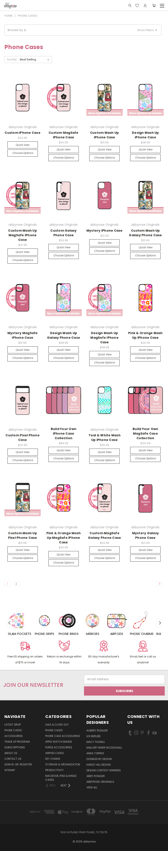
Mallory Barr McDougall (104, 747)
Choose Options (22, 153)
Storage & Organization (62, 764)
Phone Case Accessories (62, 736)
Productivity (54, 770)
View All (91, 787)
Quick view (23, 145)
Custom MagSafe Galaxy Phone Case (104, 535)
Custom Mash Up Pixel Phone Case (22, 535)
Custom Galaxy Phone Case (63, 232)
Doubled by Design (99, 759)
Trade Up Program (17, 742)
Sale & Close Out (57, 724)
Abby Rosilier (95, 776)
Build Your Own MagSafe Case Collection (145, 433)
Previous (9, 622)
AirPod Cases (54, 753)
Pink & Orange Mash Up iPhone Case (145, 335)
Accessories (13, 736)
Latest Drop (12, 724)
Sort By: (12, 59)
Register (26, 764)
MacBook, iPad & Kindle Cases (61, 778)
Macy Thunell (95, 742)
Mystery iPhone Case (104, 230)
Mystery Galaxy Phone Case (145, 535)
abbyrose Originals (100, 782)
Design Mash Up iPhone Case (145, 134)
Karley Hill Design (98, 764)
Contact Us (12, 759)
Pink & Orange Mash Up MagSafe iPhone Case (63, 537)
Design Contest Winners (103, 770)
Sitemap (9, 770)
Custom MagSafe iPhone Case (64, 134)
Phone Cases (13, 730)
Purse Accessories (58, 747)
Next (158, 622)
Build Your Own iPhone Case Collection (64, 433)
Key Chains (52, 759)
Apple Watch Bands (58, 742)
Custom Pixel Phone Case (22, 437)
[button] (82, 30)
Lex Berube (93, 736)
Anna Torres (95, 753)
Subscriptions (14, 747)
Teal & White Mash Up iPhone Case (105, 437)
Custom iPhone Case (22, 132)
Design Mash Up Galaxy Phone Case (63, 335)
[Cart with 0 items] (154, 5)
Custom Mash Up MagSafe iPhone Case (22, 235)
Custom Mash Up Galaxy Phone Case (145, 232)
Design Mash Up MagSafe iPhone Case (104, 337)
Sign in (9, 764)
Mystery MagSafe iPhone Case (22, 335)
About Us (10, 753)
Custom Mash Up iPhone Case (104, 134)
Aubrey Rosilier (97, 730)
